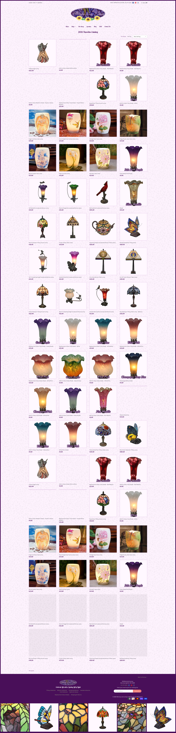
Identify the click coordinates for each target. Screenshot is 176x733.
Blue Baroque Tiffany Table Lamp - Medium (131, 311)
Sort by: (129, 36)
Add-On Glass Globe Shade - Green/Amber (70, 380)
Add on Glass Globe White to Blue (68, 68)
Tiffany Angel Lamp (34, 68)
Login (30, 2)
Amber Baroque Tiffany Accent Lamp (38, 311)
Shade (121, 208)
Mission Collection (62, 690)
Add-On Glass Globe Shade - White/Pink (99, 380)
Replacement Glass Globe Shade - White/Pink (41, 380)
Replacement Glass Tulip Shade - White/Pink (131, 346)
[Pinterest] (135, 2)
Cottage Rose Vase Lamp (95, 139)
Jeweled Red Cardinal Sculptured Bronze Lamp (101, 311)
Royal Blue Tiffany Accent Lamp (97, 103)
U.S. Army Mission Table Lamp (97, 277)
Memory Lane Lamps (122, 696)
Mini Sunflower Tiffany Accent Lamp (38, 242)
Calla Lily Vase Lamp (64, 173)
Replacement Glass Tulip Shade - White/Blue (101, 346)
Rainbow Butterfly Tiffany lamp (128, 242)
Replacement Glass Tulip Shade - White (69, 346)
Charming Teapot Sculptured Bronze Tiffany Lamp (102, 242)
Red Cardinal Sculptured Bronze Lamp (99, 208)
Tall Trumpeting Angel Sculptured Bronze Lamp (41, 277)
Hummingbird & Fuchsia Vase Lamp (68, 139)
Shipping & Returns (76, 694)
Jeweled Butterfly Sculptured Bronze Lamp (70, 277)
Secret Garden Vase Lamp (35, 173)
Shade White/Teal (124, 415)
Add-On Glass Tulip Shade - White (128, 103)
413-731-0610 (128, 2)
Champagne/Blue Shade (126, 380)
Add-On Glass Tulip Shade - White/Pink (39, 415)
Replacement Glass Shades (62, 694)
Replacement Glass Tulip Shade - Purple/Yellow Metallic (71, 103)
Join (34, 2)
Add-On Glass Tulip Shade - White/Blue (39, 450)
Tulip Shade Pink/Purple (126, 173)
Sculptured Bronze (74, 690)
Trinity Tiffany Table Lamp (66, 242)
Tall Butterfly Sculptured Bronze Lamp (39, 208)
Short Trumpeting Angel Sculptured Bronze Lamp (72, 311)
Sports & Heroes (73, 692)
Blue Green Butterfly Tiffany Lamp (129, 450)
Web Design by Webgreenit (135, 696)
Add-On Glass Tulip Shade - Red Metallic (130, 68)
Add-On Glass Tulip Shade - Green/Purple (70, 415)
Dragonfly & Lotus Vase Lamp (127, 139)
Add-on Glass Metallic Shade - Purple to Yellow (41, 102)
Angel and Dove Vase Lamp (36, 139)
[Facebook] (133, 2)
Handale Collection (85, 690)
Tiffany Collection (51, 690)
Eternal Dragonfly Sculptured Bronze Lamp (70, 208)
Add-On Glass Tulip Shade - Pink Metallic (100, 415)
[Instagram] (138, 2)
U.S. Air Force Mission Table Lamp (128, 277)
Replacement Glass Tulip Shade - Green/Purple (41, 346)
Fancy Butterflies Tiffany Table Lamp (99, 450)
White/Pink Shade (64, 450)
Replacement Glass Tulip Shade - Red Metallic (101, 68)
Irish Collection (64, 692)
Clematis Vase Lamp (94, 173)
